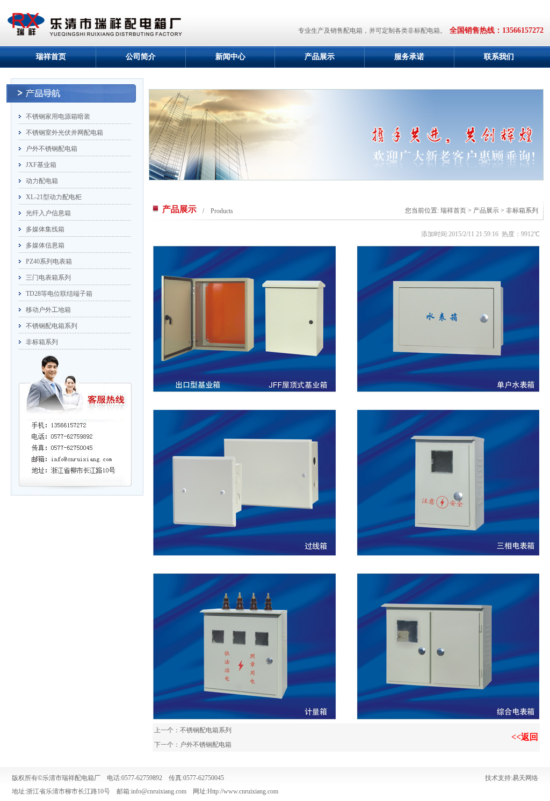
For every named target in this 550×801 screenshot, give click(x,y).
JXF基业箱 (41, 165)
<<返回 (524, 736)
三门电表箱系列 (48, 277)
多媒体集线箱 (45, 229)
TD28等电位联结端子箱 (59, 293)
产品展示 (320, 57)
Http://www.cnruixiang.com (242, 791)
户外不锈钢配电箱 (51, 148)
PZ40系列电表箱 (49, 261)
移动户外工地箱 (48, 310)
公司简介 (141, 57)
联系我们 (499, 57)
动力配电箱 (42, 181)
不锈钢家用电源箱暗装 (58, 116)
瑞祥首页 (51, 57)
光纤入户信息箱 (48, 213)
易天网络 (525, 778)
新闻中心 (230, 57)
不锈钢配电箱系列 (51, 326)
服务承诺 (409, 57)
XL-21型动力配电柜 (54, 197)
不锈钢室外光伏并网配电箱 (64, 132)
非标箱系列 (42, 342)
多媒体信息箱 (45, 245)
